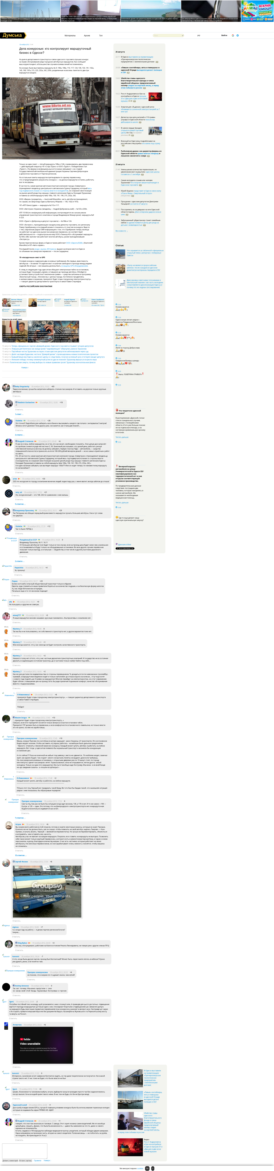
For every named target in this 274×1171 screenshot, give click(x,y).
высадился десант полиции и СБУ (141, 71)
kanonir (15, 956)
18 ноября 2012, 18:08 (30, 927)
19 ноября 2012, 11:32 (30, 1073)
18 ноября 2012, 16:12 (34, 567)
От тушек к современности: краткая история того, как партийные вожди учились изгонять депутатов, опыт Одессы (39, 336)
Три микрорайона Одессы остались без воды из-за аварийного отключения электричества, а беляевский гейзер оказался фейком (210, 20)
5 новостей (67, 305)
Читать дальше (122, 437)
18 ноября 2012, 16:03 (31, 479)
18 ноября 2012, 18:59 (40, 986)
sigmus (15, 927)
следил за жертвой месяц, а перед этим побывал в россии (140, 86)
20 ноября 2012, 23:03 (47, 1121)
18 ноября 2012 (24, 44)
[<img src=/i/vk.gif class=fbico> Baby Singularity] (6, 391)
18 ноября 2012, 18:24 (35, 824)
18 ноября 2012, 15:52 (40, 386)
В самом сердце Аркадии (131, 128)
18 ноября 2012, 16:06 (49, 402)
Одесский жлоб (20, 1105)
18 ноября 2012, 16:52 (32, 655)
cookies (140, 1168)
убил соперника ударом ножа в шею (141, 213)
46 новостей (95, 305)
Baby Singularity (22, 386)
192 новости (17, 315)
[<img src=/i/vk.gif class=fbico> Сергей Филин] (6, 866)
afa (10, 602)
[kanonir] (6, 956)
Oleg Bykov (22, 943)
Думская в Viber (124, 544)
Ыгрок (18, 824)
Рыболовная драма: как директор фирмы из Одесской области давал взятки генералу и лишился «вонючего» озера (149, 20)
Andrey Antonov (22, 986)
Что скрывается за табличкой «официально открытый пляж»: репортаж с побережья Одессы (145, 252)
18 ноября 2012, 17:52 (33, 492)
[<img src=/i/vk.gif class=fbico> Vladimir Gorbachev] (9, 407)
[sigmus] (6, 925)
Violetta (19, 420)
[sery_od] (9, 497)
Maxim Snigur (21, 717)
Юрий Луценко (127, 191)
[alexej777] (6, 620)
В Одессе (125, 57)
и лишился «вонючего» (140, 154)
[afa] (4, 600)
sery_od (19, 492)
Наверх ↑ (25, 367)
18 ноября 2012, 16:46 (32, 629)
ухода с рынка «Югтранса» (45, 249)
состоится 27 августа (138, 204)
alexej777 (17, 615)
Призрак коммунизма (27, 738)
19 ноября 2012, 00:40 (47, 441)
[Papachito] (7, 566)
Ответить (17, 396)
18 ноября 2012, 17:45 (48, 738)
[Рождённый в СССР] (11, 540)
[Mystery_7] (6, 633)
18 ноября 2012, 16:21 (26, 602)
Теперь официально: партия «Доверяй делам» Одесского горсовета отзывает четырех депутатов (52, 346)
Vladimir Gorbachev (26, 402)
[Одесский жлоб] (6, 1109)
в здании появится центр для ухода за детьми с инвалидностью (140, 223)
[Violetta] (9, 425)
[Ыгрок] (9, 829)
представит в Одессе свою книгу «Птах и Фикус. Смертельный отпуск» (141, 192)
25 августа (120, 164)
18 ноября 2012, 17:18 (36, 420)
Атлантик (17, 1025)
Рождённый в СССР (28, 540)
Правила (37, 1160)
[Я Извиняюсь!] (8, 695)
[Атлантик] (6, 1029)
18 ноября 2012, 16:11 (48, 510)
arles (15, 479)
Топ (101, 35)
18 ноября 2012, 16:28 (35, 615)
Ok (147, 1168)
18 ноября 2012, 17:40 (41, 717)
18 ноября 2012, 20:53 (59, 972)
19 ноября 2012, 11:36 (28, 1089)
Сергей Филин (21, 861)
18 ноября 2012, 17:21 (44, 694)
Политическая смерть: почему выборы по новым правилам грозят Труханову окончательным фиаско (53, 362)
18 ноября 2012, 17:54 (39, 861)
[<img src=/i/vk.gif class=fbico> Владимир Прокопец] (6, 515)
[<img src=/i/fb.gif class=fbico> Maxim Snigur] (6, 722)
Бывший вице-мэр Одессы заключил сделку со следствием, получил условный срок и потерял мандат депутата (58, 357)
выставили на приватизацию (141, 57)
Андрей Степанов (25, 441)
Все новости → (122, 231)
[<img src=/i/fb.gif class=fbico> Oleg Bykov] (9, 947)
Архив (87, 35)
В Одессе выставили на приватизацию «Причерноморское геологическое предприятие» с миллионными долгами (152, 1077)
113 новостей (15, 305)
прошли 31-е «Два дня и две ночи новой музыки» (134, 98)
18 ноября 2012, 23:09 (25, 1001)
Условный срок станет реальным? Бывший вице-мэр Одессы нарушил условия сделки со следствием (15, 337)
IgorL (11, 1001)
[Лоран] (5, 579)
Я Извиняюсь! (23, 694)
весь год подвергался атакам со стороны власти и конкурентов (55, 189)
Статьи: (120, 245)
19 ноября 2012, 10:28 (51, 540)
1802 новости (41, 305)
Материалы (70, 35)
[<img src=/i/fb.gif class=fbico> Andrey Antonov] (6, 990)
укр (198, 35)
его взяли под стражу (151, 143)
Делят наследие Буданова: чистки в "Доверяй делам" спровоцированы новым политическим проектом (55, 354)
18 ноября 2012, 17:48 (43, 778)
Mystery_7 (17, 629)
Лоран (15, 581)
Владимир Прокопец (24, 510)
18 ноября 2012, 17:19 (36, 526)
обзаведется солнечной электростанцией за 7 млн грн (140, 110)
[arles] (6, 483)
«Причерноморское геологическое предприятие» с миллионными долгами (138, 60)
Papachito (19, 567)
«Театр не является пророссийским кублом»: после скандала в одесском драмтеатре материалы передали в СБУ (143, 267)
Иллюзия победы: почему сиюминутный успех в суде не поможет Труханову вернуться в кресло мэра (54, 359)
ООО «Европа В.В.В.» (75, 243)
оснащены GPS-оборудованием (74, 266)
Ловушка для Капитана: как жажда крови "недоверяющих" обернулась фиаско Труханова (49, 349)
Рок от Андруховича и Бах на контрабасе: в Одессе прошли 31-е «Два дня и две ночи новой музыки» (153, 1147)
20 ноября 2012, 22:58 (38, 1105)
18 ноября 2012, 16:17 (29, 581)
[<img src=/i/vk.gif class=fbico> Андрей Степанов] (9, 446)
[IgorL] (4, 1002)
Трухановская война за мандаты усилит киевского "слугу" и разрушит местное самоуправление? (66, 337)
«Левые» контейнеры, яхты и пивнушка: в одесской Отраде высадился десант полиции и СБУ (153, 1097)
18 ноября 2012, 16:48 (32, 642)
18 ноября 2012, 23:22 (33, 1025)
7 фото (102, 305)
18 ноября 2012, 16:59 (32, 671)
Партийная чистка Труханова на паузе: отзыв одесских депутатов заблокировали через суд (50, 351)
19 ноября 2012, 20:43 (41, 943)
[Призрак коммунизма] (8, 739)
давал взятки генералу (148, 153)
